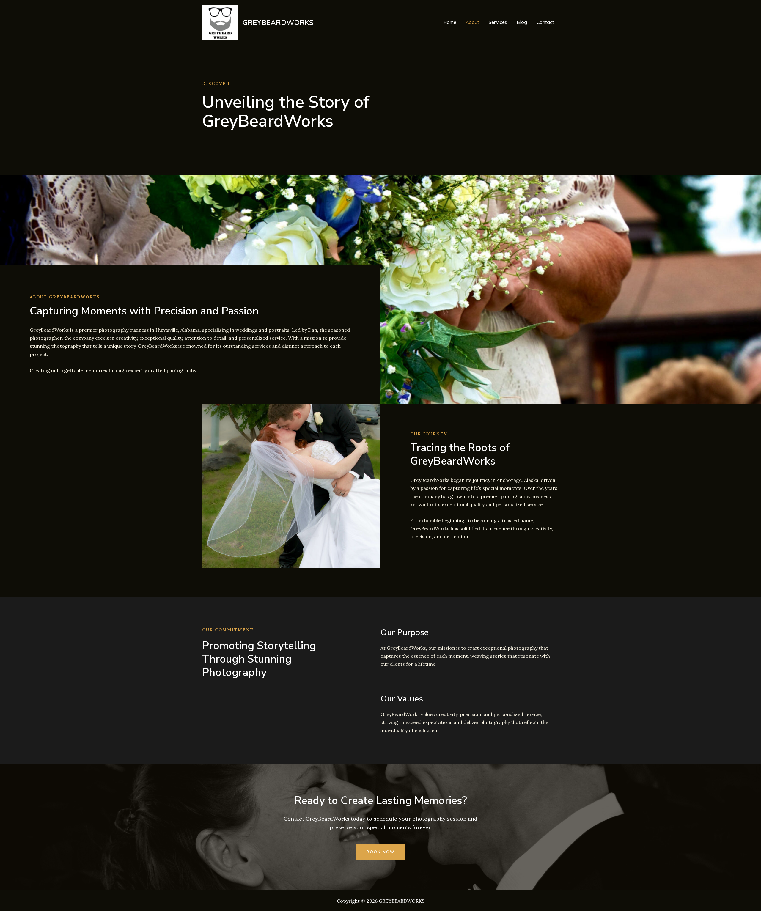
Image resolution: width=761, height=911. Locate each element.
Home (450, 22)
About (472, 22)
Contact (545, 22)
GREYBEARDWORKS (278, 22)
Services (498, 22)
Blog (522, 22)
